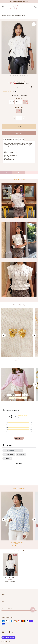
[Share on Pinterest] (31, 172)
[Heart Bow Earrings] (17, 332)
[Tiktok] (12, 632)
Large (25, 102)
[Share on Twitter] (18, 172)
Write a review (19, 438)
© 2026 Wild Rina (6, 641)
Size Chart (21, 139)
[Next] (34, 335)
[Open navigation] (5, 7)
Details (4, 139)
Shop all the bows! (19, 488)
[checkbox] (7, 458)
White (19, 111)
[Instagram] (3, 632)
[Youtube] (9, 632)
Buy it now (19, 133)
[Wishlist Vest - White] (10, 564)
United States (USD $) (7, 617)
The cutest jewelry (19, 305)
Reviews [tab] (7, 445)
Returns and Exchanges (12, 139)
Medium (18, 102)
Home (3, 15)
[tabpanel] (19, 466)
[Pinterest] (6, 632)
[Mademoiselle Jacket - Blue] (17, 516)
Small (12, 102)
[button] (19, 422)
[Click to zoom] (34, 24)
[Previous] (4, 335)
